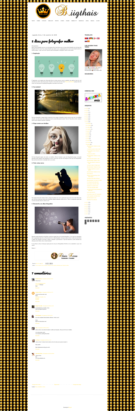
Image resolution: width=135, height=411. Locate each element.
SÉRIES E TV (74, 20)
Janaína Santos (38, 292)
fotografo (49, 265)
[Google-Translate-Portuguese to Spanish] (88, 42)
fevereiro (89, 142)
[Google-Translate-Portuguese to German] (91, 39)
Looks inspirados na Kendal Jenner (93, 196)
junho (88, 134)
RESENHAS (81, 20)
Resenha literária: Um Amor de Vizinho (94, 180)
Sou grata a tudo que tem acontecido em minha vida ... (94, 190)
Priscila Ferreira (38, 278)
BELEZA (92, 20)
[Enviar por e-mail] (46, 263)
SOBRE (38, 20)
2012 (87, 211)
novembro (89, 125)
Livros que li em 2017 (91, 192)
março (88, 140)
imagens (54, 265)
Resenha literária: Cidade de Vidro (93, 160)
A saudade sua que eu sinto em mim (93, 149)
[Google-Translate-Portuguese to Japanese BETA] (96, 39)
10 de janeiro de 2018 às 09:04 (48, 353)
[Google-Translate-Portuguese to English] (98, 39)
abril (88, 138)
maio (88, 136)
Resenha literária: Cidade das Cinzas (93, 167)
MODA (87, 20)
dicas (43, 265)
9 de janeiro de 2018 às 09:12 (43, 327)
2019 (87, 119)
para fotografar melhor (65, 265)
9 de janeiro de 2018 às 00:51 (47, 315)
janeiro (88, 144)
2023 (87, 112)
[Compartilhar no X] (49, 263)
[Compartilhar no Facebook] (50, 263)
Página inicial (56, 384)
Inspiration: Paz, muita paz (92, 199)
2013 (87, 210)
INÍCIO (33, 20)
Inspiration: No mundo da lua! (92, 185)
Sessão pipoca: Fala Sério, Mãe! (93, 183)
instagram (37, 284)
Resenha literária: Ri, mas (91, 197)
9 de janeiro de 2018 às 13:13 (45, 340)
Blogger (70, 407)
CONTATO (44, 20)
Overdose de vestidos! (91, 153)
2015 (87, 206)
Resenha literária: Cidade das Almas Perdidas (93, 146)
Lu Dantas (37, 340)
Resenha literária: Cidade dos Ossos (93, 171)
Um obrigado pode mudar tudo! (93, 182)
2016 (87, 204)
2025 (87, 108)
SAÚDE (97, 20)
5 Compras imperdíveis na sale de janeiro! (93, 169)
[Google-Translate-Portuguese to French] (88, 39)
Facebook (37, 299)
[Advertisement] (61, 27)
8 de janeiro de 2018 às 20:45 (47, 278)
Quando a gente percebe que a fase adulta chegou (93, 176)
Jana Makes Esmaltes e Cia (40, 297)
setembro (89, 129)
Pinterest (67, 81)
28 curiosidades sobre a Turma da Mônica (93, 151)
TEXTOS (57, 20)
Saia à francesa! (90, 173)
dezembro (89, 123)
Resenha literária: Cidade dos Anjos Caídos (93, 156)
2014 (87, 208)
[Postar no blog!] (47, 263)
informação (58, 265)
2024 (87, 110)
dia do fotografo (38, 265)
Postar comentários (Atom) (40, 386)
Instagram (37, 298)
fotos (52, 265)
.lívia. (36, 327)
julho (88, 133)
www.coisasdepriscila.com (40, 283)
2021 (87, 116)
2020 (87, 118)
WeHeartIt (72, 81)
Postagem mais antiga (77, 384)
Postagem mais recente (36, 384)
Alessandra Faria (38, 353)
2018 (87, 121)
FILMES (67, 20)
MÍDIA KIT (50, 20)
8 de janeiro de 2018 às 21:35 (47, 292)
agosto (88, 131)
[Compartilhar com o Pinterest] (52, 263)
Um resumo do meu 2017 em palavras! (94, 194)
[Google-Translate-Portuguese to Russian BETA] (86, 42)
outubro (88, 127)
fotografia (45, 265)
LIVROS (62, 20)
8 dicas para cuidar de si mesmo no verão (93, 163)
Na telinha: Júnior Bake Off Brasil (93, 178)
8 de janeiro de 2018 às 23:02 (48, 305)
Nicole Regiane (38, 315)
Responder (37, 287)
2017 (87, 202)
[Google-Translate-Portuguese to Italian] (93, 39)
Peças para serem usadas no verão (93, 158)
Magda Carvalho (38, 305)
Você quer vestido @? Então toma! (93, 165)
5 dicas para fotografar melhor (92, 187)
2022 (87, 114)
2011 (87, 213)
